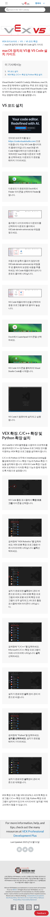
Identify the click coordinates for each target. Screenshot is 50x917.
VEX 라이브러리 (9, 41)
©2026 (15, 889)
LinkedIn (30, 849)
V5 (21, 41)
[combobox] (25, 9)
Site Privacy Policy (11, 897)
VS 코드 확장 (32, 41)
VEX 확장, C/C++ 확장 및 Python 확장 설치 (25, 75)
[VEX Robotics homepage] (22, 3)
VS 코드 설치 (13, 71)
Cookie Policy (33, 897)
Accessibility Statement (29, 899)
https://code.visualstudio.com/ (22, 141)
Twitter (25, 849)
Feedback (41, 913)
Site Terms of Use (23, 897)
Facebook (19, 849)
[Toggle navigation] (6, 3)
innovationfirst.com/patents (35, 895)
